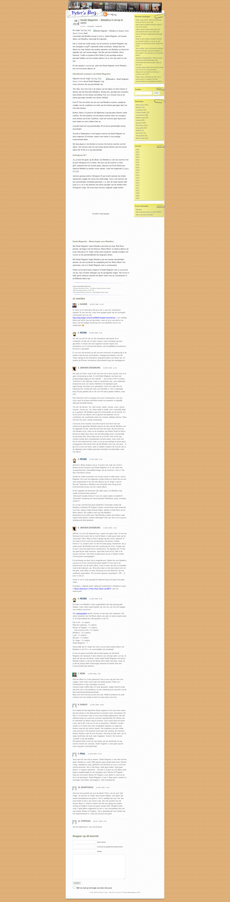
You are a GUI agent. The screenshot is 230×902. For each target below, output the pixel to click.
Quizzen (139, 123)
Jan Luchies (140, 48)
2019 (137, 167)
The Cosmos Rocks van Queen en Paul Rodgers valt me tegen (90, 292)
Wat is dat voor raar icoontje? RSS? (148, 212)
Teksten (138, 130)
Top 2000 (139, 133)
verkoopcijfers (81, 613)
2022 (137, 160)
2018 (137, 170)
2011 (137, 188)
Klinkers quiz (140, 117)
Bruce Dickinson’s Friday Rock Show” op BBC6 (93, 589)
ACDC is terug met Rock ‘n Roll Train (83, 290)
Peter (83, 333)
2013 (137, 183)
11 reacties (98, 26)
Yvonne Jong (140, 67)
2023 (137, 157)
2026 (137, 149)
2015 (137, 178)
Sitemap (139, 209)
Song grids (139, 128)
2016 (137, 175)
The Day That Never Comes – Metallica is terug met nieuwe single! (92, 288)
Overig (138, 120)
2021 (137, 162)
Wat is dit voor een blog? (144, 215)
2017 (137, 172)
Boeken (138, 107)
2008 (137, 196)
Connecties (140, 115)
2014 (137, 180)
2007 (137, 198)
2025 (137, 152)
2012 (137, 185)
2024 (137, 154)
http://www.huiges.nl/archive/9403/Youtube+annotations (94, 318)
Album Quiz (140, 105)
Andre (138, 29)
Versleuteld (140, 135)
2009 (137, 193)
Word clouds (140, 138)
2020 (137, 165)
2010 (137, 190)
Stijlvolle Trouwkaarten (144, 58)
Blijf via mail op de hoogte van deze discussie (94, 888)
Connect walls (141, 112)
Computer (139, 110)
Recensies (91, 26)
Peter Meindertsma (129, 892)
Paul (82, 753)
